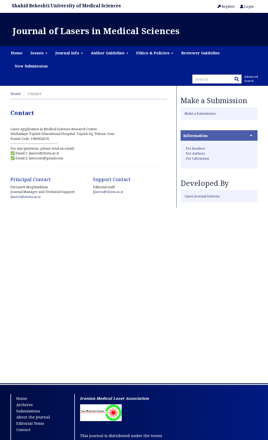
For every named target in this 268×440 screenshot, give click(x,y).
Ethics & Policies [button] (153, 52)
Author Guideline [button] (108, 52)
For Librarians (197, 158)
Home (17, 52)
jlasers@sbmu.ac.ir (25, 196)
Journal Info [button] (67, 52)
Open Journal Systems (202, 196)
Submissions (28, 410)
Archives (24, 404)
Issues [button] (37, 52)
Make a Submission (200, 113)
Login (248, 6)
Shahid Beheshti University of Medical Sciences (66, 6)
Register (228, 6)
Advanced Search (250, 79)
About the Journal (33, 417)
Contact (23, 429)
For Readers (195, 148)
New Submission (31, 66)
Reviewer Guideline (200, 52)
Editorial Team (30, 423)
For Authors (195, 153)
